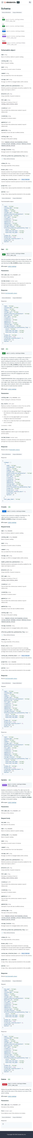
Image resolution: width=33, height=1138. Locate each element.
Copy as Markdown (17, 12)
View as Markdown (6, 12)
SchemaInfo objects (14, 449)
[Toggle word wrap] (27, 461)
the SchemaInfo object (11, 293)
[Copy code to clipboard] (30, 205)
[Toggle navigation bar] (2, 2)
